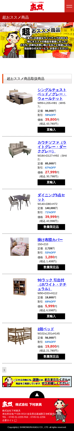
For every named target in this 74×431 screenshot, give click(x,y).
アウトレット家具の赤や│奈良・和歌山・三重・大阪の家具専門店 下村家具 (37, 6)
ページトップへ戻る (37, 394)
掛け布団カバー (50, 240)
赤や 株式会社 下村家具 (22, 404)
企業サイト (8, 420)
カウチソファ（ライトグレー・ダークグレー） (52, 146)
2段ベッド (46, 329)
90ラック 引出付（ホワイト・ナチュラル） (52, 284)
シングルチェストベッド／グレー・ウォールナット (52, 94)
